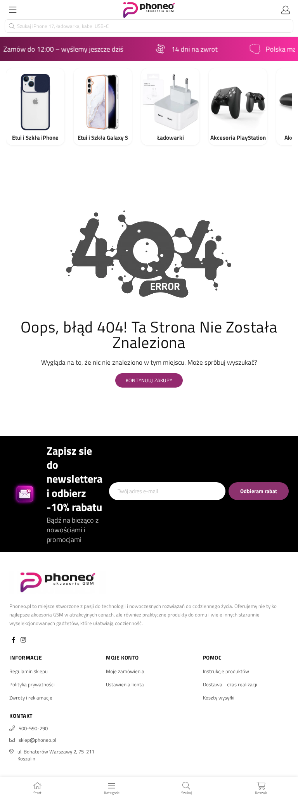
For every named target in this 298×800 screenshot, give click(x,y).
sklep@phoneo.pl (37, 739)
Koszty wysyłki (218, 697)
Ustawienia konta (125, 684)
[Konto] (285, 9)
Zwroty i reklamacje (30, 697)
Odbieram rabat (258, 491)
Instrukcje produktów (226, 671)
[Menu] (12, 9)
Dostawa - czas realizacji (230, 684)
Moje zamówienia (125, 671)
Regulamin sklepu (28, 671)
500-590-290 (33, 728)
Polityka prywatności (32, 684)
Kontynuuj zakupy (149, 380)
